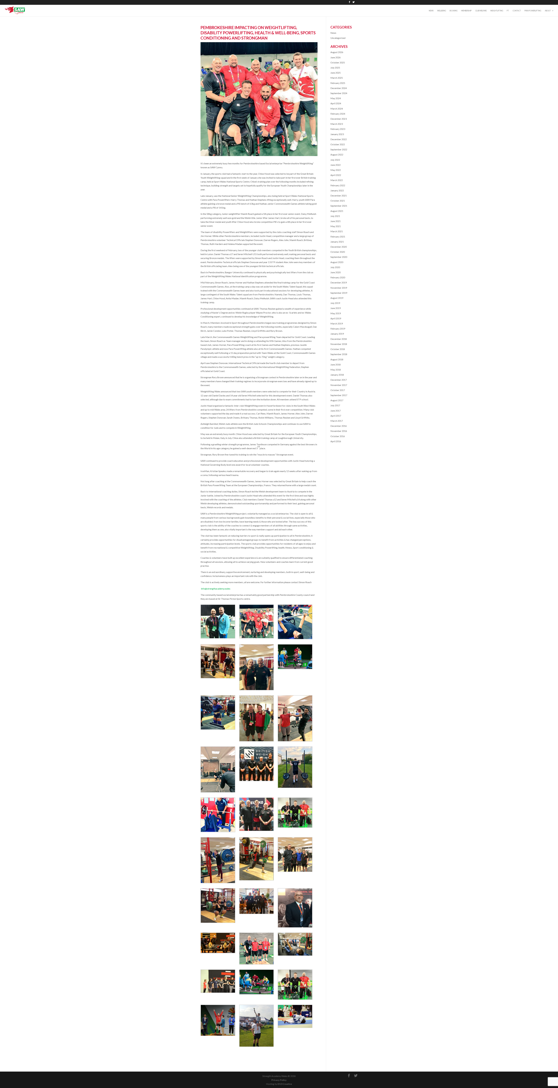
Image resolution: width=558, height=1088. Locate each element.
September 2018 (338, 354)
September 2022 (338, 149)
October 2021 (337, 200)
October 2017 (337, 390)
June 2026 (335, 57)
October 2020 (337, 251)
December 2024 (338, 88)
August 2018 (336, 359)
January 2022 (337, 190)
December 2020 (338, 246)
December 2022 (338, 139)
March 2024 (336, 108)
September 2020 (338, 256)
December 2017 (338, 379)
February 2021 (337, 236)
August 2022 (336, 154)
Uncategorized (337, 37)
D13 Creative (285, 1083)
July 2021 (335, 216)
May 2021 (335, 226)
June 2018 (335, 364)
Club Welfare (481, 11)
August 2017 (336, 400)
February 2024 (337, 113)
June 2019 (335, 308)
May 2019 (335, 313)
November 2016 (338, 431)
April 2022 (335, 175)
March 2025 (336, 77)
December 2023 (338, 118)
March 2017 (336, 420)
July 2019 (335, 303)
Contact (517, 11)
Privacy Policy (279, 1080)
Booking (453, 11)
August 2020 (336, 262)
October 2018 (337, 349)
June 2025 (335, 72)
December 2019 (338, 282)
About (548, 11)
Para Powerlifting (532, 11)
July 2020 (335, 267)
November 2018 (338, 344)
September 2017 (338, 395)
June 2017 (335, 410)
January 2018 (337, 374)
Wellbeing (441, 11)
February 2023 (337, 129)
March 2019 (336, 323)
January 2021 (337, 241)
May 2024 (335, 98)
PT (508, 11)
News (431, 11)
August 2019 (336, 298)
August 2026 (336, 52)
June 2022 (335, 164)
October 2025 (337, 62)
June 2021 (335, 221)
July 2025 (335, 67)
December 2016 (338, 425)
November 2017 (338, 385)
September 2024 (338, 93)
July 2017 (335, 405)
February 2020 (337, 277)
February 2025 (337, 83)
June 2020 (335, 272)
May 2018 (335, 369)
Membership (466, 11)
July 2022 (335, 159)
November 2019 (338, 287)
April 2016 (335, 441)
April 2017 (335, 415)
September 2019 (338, 292)
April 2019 (335, 318)
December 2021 (338, 195)
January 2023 (337, 134)
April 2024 (335, 103)
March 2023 (336, 123)
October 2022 (337, 144)
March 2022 (336, 180)
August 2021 (336, 211)
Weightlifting (496, 11)
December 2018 (338, 339)
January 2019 (337, 333)
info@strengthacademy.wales (215, 588)
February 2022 (337, 185)
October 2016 (337, 436)
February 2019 (337, 328)
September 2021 (338, 205)
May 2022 (335, 170)
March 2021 (336, 231)
